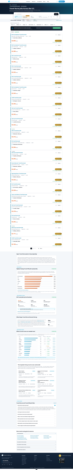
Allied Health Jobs (24, 459)
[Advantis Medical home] (13, 1)
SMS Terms (35, 467)
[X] (11, 464)
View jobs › (54, 341)
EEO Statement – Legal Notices (40, 467)
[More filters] (54, 17)
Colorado (52, 24)
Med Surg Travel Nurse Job (17, 227)
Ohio (19, 351)
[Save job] (56, 35)
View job (59, 34)
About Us (35, 456)
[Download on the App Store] (61, 460)
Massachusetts (40, 24)
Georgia (25, 24)
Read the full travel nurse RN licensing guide (24, 311)
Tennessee (20, 353)
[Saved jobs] (57, 17)
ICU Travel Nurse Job (16, 184)
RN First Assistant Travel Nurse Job (19, 34)
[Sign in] (57, 1)
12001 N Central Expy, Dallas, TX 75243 (7, 462)
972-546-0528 (5, 460)
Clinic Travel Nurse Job (16, 130)
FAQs (34, 460)
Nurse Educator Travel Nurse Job (19, 163)
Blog (48, 1)
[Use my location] (48, 16)
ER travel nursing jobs (20, 435)
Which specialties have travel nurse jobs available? (26, 418)
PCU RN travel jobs (46, 435)
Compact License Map (49, 460)
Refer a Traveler (24, 460)
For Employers (39, 1)
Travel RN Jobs (23, 456)
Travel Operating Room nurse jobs (22, 439)
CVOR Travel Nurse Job (16, 97)
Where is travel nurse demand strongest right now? (26, 416)
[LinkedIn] (2, 464)
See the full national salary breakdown (23, 290)
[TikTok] (7, 464)
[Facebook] (6, 464)
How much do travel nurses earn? (23, 405)
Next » (41, 248)
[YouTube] (9, 464)
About (44, 1)
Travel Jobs (28, 1)
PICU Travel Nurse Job (16, 55)
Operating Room (20, 288)
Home (10, 4)
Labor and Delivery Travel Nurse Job (19, 194)
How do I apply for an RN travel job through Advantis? (26, 425)
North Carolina (32, 24)
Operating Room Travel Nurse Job (19, 173)
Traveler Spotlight (24, 463)
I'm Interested (59, 40)
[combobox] (35, 14)
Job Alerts (23, 464)
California (18, 24)
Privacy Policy (31, 467)
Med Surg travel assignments (34, 435)
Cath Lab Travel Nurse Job (17, 108)
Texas (12, 24)
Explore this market (59, 20)
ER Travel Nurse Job (16, 141)
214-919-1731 (7, 461)
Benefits (35, 459)
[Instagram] (4, 464)
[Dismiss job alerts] (61, 27)
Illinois (46, 24)
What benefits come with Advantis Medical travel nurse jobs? (28, 423)
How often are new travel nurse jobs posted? (25, 414)
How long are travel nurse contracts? (24, 412)
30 (38, 248)
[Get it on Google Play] (61, 462)
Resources (33, 1)
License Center (48, 459)
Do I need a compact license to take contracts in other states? (28, 421)
